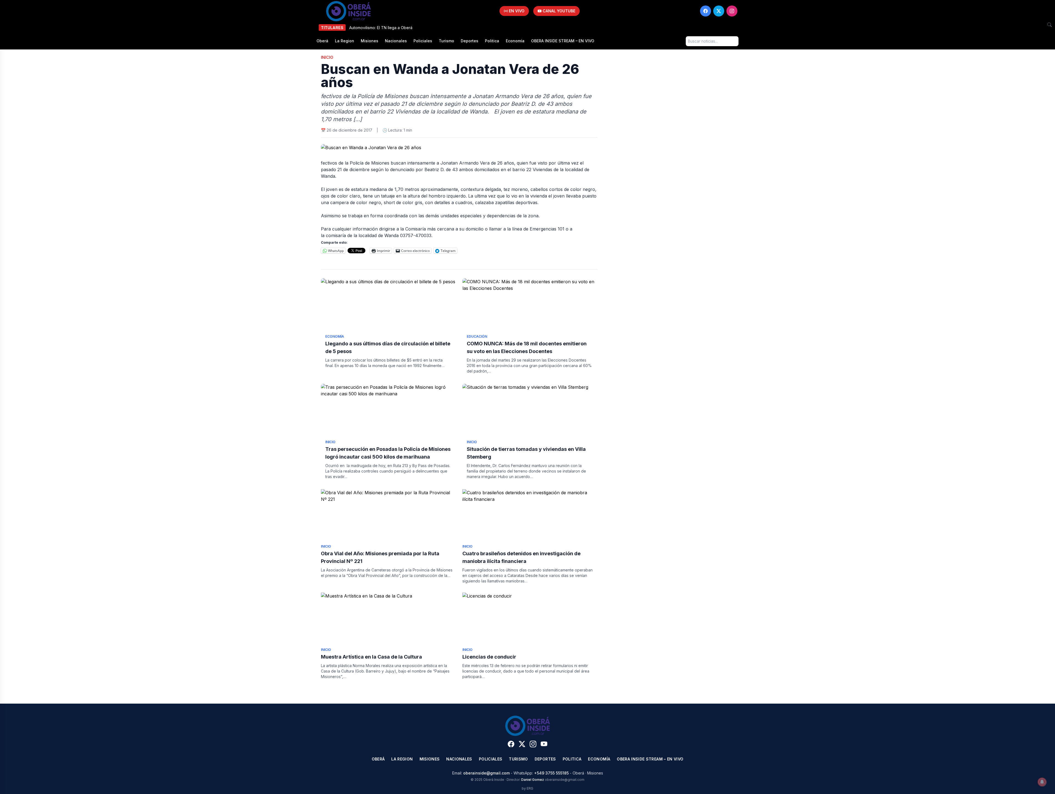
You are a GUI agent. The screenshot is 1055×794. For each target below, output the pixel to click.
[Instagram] (731, 10)
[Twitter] (718, 10)
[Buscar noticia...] (1049, 24)
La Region (344, 40)
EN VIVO (516, 11)
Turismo (446, 40)
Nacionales (396, 40)
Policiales (422, 40)
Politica (492, 40)
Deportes (469, 40)
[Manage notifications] (1042, 782)
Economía (515, 40)
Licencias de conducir (489, 657)
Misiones (369, 40)
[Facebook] (705, 10)
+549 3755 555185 (551, 773)
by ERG (527, 788)
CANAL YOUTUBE (558, 11)
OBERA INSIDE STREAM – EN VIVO (562, 40)
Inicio (327, 57)
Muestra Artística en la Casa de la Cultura (371, 657)
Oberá (322, 40)
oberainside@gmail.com (486, 773)
